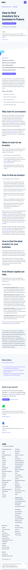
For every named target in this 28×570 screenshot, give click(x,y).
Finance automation (19, 462)
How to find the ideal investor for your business (13, 67)
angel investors (13, 121)
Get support (5, 554)
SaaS (16, 473)
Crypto (3, 466)
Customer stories (6, 529)
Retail (16, 494)
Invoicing (4, 475)
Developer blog (18, 522)
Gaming (16, 478)
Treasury (4, 496)
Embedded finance (19, 460)
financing (12, 130)
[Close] (25, 563)
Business (15, 6)
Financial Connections (7, 471)
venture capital (8, 229)
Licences (4, 543)
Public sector (18, 492)
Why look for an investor (8, 60)
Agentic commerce (19, 455)
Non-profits (17, 489)
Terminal (4, 495)
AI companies (18, 475)
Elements (4, 469)
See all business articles (8, 362)
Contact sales (14, 399)
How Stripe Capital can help (8, 70)
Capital (3, 458)
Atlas (3, 453)
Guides (3, 527)
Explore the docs (6, 432)
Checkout (4, 460)
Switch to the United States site (9, 566)
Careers (17, 529)
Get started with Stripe (8, 23)
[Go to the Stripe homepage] (3, 444)
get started (14, 323)
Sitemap (4, 545)
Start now (5, 399)
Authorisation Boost (6, 455)
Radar (3, 487)
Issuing (3, 476)
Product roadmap (19, 527)
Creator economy (19, 476)
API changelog (18, 517)
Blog (3, 531)
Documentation (18, 511)
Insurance (17, 483)
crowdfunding (5, 215)
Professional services (20, 490)
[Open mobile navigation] (25, 2)
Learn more (5, 39)
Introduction (5, 58)
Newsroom (17, 531)
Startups (17, 453)
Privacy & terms (5, 538)
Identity (4, 473)
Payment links (5, 482)
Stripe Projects (18, 520)
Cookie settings (5, 547)
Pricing (3, 451)
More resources (6, 6)
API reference (18, 513)
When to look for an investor (9, 62)
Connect (4, 464)
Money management (19, 469)
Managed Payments (6, 480)
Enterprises (17, 451)
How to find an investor (7, 65)
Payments (4, 484)
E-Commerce (18, 458)
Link (3, 478)
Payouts (4, 485)
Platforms (17, 471)
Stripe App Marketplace (20, 501)
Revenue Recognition (7, 489)
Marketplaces (18, 467)
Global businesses (19, 464)
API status (17, 515)
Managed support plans (7, 556)
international (7, 162)
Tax (3, 493)
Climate (4, 462)
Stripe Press (18, 533)
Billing (3, 456)
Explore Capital (5, 416)
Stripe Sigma (5, 491)
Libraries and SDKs (19, 518)
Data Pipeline (5, 467)
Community (4, 533)
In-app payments (19, 466)
